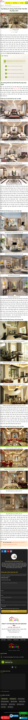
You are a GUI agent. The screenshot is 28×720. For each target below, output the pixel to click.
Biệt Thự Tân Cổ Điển (5, 701)
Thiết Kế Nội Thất (4, 698)
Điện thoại (3, 600)
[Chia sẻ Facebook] (2, 551)
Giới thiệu (3, 639)
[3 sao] (6, 580)
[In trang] (11, 551)
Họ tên (2, 590)
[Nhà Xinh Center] (14, 646)
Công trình (23, 639)
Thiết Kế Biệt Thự (13, 698)
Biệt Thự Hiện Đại (21, 698)
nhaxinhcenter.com (16, 630)
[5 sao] (10, 580)
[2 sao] (4, 580)
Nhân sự (9, 639)
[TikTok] (15, 667)
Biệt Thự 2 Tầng (22, 701)
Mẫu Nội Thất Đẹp (8, 5)
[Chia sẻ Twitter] (5, 551)
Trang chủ (2, 5)
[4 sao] (8, 580)
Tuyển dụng (16, 639)
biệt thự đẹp (16, 88)
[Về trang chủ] (23, 713)
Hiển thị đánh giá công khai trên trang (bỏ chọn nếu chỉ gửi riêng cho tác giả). (13, 605)
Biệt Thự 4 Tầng (12, 704)
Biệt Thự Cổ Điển (14, 701)
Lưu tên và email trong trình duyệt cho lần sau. (10, 608)
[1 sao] (2, 580)
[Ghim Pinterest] (8, 551)
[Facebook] (12, 667)
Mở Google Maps (5, 691)
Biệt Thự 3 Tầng (4, 704)
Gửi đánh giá (14, 611)
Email (2, 595)
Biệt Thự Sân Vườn (20, 704)
